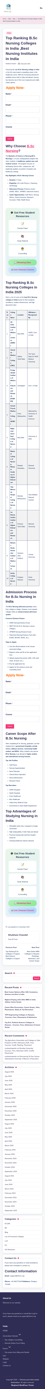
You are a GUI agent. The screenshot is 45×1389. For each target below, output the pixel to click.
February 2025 (10, 1150)
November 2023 (10, 1202)
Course (9, 127)
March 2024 (9, 1189)
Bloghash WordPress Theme (22, 1385)
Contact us (7, 1365)
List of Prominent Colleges (14, 1236)
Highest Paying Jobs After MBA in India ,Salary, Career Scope (20, 1001)
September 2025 (11, 1119)
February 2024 (10, 1193)
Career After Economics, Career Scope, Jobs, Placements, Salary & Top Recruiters (22, 1008)
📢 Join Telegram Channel (22, 270)
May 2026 (8, 1085)
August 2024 (9, 1176)
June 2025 (8, 1132)
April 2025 (8, 1141)
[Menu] (41, 8)
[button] (13, 939)
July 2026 (8, 1076)
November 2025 (10, 1111)
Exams (5, 1348)
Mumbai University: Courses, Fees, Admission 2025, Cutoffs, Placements (19, 1050)
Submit (10, 139)
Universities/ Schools (10, 1336)
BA (6, 1228)
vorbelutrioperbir (11, 1048)
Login (5, 1362)
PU (6, 1245)
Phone (9, 116)
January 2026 (10, 1102)
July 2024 (8, 1180)
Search (8, 973)
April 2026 (8, 1089)
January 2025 (10, 1154)
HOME (5, 1331)
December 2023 (10, 1197)
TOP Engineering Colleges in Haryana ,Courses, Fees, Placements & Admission (21, 1016)
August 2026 (9, 1072)
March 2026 (9, 1093)
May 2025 (8, 1137)
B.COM (7, 1223)
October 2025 (10, 1115)
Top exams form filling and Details (17, 1352)
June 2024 (8, 1184)
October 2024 (10, 1167)
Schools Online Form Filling (15, 1343)
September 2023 (11, 1210)
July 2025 (8, 1128)
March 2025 (9, 1145)
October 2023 (10, 1206)
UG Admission (10, 1249)
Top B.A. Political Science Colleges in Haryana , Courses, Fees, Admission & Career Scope (22, 1025)
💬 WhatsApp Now (22, 262)
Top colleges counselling (13, 1340)
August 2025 (9, 1124)
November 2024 (10, 1163)
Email (9, 105)
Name (9, 94)
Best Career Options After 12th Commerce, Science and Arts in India (21, 993)
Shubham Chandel (18, 935)
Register (6, 1359)
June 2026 (8, 1080)
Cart (4, 1356)
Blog (9, 33)
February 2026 (10, 1098)
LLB (6, 1241)
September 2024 (11, 1171)
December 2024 (10, 1158)
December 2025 (10, 1106)
